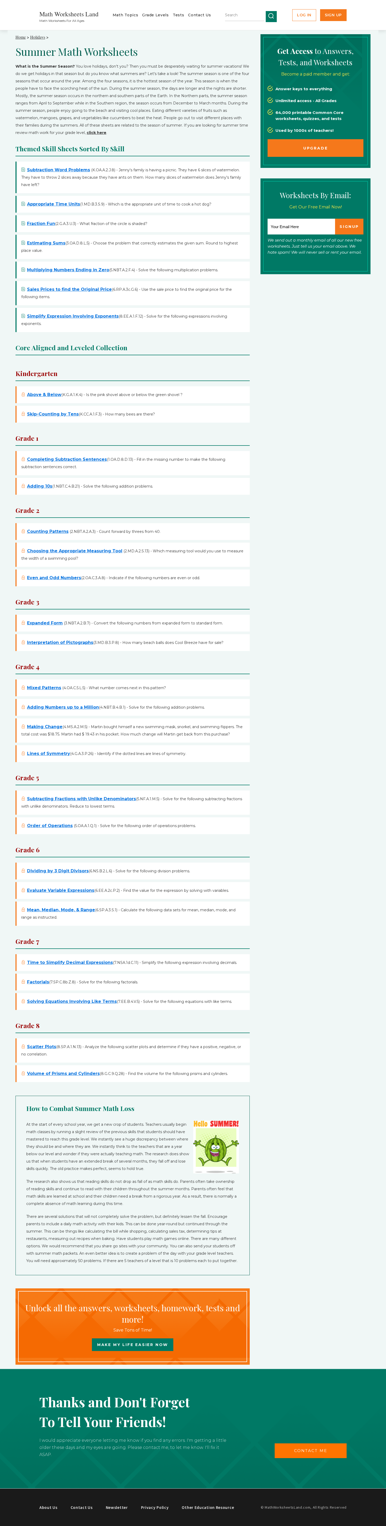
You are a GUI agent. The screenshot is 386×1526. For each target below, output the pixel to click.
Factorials (38, 981)
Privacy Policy (155, 1507)
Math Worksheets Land (68, 14)
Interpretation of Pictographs (60, 642)
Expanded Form (45, 623)
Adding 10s (39, 486)
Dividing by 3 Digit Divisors (58, 870)
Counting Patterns (48, 531)
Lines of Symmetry (48, 753)
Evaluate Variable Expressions (60, 890)
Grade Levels (155, 15)
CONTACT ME (310, 1450)
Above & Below (44, 394)
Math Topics (125, 15)
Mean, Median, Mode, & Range (61, 909)
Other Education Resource (208, 1507)
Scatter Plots (41, 1046)
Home (20, 37)
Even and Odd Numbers (54, 577)
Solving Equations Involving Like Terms (72, 1001)
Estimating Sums (46, 243)
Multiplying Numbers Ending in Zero (68, 269)
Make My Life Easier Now (132, 1344)
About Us (48, 1507)
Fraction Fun (41, 223)
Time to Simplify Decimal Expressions (70, 962)
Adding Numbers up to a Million (63, 707)
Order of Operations (50, 825)
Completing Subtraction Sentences (67, 459)
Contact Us (199, 15)
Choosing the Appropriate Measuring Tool (74, 550)
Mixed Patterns (44, 687)
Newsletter (117, 1507)
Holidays (37, 37)
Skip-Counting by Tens (53, 414)
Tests (178, 15)
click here (96, 132)
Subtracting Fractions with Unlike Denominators (81, 798)
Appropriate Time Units (53, 204)
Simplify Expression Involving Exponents (73, 316)
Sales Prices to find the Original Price (69, 289)
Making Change (44, 726)
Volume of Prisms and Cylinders (63, 1073)
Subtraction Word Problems (58, 169)
